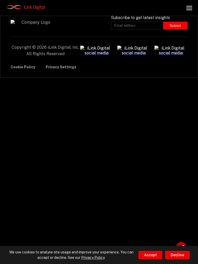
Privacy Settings (61, 67)
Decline (177, 255)
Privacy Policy (92, 257)
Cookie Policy (23, 67)
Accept (150, 255)
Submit (175, 25)
